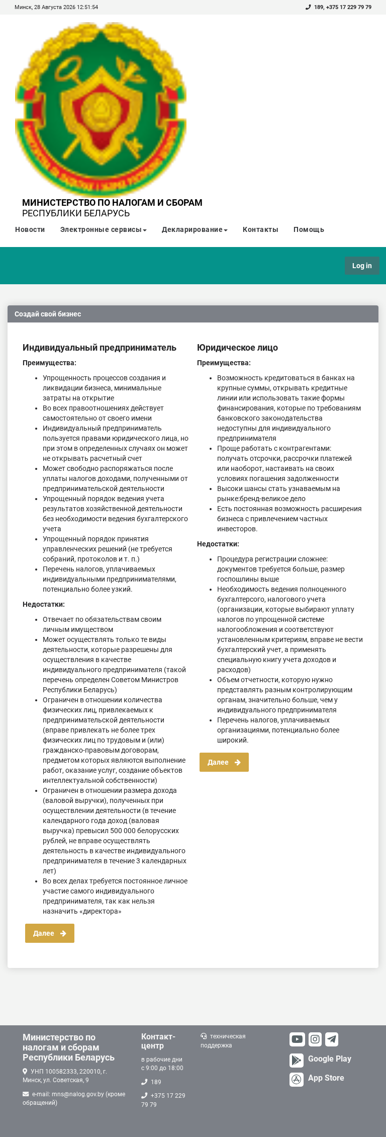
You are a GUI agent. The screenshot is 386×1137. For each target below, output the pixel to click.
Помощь (309, 229)
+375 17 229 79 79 (348, 7)
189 (318, 7)
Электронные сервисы (101, 229)
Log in (362, 266)
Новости (30, 229)
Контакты (260, 229)
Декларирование (192, 229)
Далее (46, 933)
